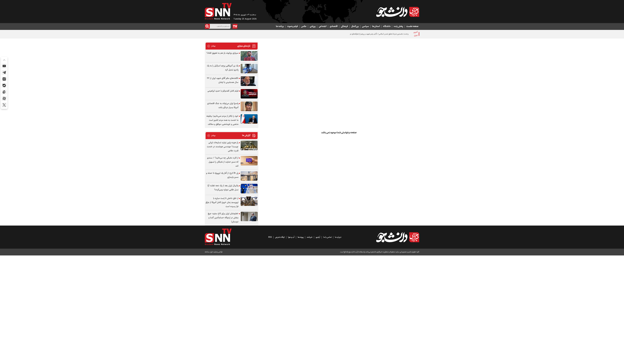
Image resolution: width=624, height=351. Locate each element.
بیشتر (211, 46)
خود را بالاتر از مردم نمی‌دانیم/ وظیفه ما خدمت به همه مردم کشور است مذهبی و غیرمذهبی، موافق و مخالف (222, 120)
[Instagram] (4, 79)
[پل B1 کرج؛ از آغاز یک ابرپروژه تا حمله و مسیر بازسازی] (249, 176)
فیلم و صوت (292, 26)
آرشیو (318, 237)
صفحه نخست (412, 26)
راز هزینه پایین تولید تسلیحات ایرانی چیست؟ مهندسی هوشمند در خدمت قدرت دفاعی (222, 147)
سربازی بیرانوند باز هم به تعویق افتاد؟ (222, 53)
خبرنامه (309, 237)
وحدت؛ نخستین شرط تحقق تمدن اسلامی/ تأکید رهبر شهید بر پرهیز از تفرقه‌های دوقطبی (377, 34)
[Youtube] (4, 66)
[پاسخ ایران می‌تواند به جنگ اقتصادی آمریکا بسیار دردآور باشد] (249, 106)
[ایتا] (4, 92)
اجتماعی (322, 26)
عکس (303, 26)
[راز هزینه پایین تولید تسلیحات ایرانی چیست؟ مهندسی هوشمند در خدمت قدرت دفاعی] (249, 145)
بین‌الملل (355, 26)
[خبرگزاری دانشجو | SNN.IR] (397, 12)
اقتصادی (334, 26)
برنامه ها (280, 26)
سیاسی (365, 26)
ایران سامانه (209, 252)
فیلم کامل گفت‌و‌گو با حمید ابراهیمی (223, 91)
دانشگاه (386, 26)
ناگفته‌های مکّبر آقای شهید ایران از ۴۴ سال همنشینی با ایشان (222, 80)
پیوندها (301, 237)
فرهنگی (344, 26)
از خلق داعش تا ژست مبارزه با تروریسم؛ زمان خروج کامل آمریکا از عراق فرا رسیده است (222, 202)
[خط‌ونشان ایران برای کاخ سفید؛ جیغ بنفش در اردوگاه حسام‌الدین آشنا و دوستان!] (249, 216)
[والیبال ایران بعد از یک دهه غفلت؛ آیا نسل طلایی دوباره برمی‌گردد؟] (249, 188)
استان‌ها (376, 26)
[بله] (4, 85)
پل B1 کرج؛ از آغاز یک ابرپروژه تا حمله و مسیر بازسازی (222, 175)
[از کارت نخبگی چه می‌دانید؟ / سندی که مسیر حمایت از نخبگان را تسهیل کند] (249, 161)
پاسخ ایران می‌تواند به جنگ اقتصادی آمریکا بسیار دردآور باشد (222, 106)
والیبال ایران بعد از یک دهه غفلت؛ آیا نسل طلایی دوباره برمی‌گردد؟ (223, 188)
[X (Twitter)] (4, 105)
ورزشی (313, 26)
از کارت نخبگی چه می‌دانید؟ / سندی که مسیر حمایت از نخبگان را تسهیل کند (222, 162)
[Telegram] (4, 72)
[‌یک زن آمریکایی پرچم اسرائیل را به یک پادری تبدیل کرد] (249, 68)
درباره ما (338, 237)
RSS (270, 237)
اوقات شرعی (280, 237)
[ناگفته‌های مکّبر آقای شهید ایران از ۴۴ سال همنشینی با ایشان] (249, 81)
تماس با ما (327, 237)
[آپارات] (4, 98)
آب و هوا (291, 237)
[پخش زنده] (235, 26)
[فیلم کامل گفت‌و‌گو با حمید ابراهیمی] (249, 94)
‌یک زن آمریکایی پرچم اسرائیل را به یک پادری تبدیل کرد (222, 68)
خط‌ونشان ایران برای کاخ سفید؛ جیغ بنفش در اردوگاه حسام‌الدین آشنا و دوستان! (223, 218)
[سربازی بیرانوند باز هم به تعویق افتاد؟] (249, 56)
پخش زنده (398, 26)
